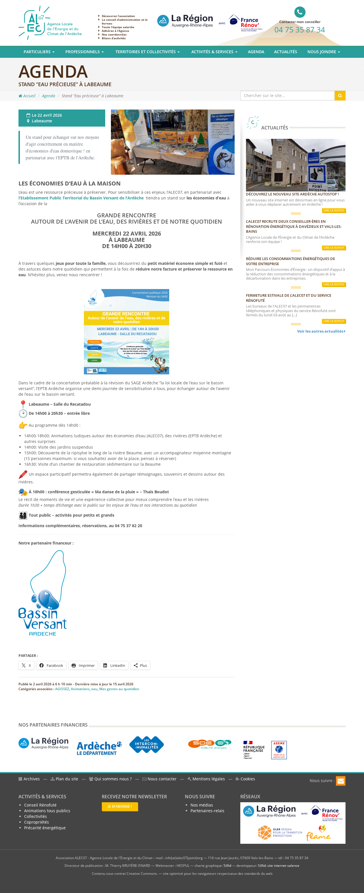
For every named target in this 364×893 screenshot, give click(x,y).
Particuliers (38, 51)
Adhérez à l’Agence (115, 31)
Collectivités (35, 816)
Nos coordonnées (114, 34)
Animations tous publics (47, 810)
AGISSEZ (62, 688)
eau (94, 688)
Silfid (227, 865)
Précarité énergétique (45, 827)
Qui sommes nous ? (113, 778)
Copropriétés (36, 822)
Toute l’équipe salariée (118, 27)
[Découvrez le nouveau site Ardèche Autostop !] (296, 164)
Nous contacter (161, 778)
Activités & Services (213, 51)
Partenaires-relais (207, 810)
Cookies (247, 778)
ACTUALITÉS (274, 128)
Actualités (285, 51)
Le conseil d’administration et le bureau (125, 21)
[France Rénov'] (209, 18)
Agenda (256, 51)
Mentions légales (208, 778)
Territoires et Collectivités (146, 51)
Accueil (29, 95)
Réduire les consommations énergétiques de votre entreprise (290, 261)
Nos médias (202, 805)
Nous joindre (322, 51)
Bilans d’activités (114, 38)
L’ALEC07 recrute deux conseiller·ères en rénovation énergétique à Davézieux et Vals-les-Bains (294, 226)
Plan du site (66, 778)
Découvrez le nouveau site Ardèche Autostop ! (292, 194)
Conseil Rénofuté (40, 805)
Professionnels (83, 51)
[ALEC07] (50, 22)
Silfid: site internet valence (278, 865)
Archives (31, 778)
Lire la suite (333, 210)
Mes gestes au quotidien (119, 688)
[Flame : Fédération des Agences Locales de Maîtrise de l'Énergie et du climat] (318, 832)
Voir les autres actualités (320, 331)
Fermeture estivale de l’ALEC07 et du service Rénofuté (288, 298)
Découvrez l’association (118, 16)
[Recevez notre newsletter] (341, 781)
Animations (80, 688)
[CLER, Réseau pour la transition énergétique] (280, 832)
